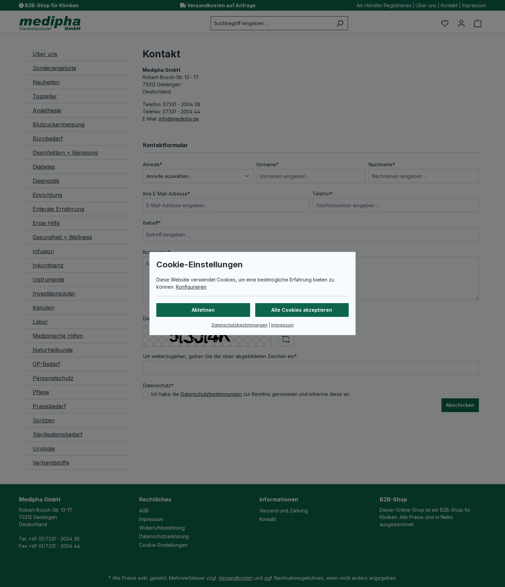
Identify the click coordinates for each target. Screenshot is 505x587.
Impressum (282, 325)
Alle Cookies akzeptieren (301, 310)
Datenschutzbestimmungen (240, 325)
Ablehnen (203, 310)
